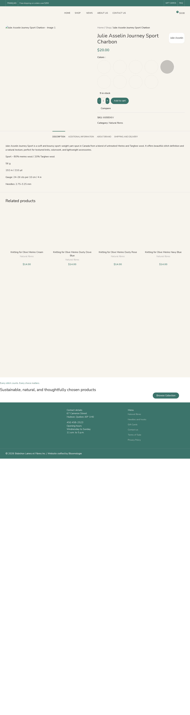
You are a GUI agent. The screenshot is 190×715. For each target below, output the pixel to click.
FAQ (181, 3)
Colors (101, 57)
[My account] (165, 13)
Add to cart (120, 100)
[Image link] (34, 418)
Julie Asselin (176, 38)
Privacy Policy (134, 439)
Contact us (133, 429)
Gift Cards (171, 3)
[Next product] (183, 28)
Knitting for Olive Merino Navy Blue (163, 252)
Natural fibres (116, 123)
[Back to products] (179, 28)
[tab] (58, 135)
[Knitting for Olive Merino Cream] (27, 228)
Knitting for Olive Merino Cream (27, 252)
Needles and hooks (137, 419)
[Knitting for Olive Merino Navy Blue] (163, 228)
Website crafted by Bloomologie (65, 453)
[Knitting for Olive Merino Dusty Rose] (118, 228)
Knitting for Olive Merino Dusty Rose (118, 252)
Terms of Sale (134, 434)
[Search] (170, 13)
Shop (108, 27)
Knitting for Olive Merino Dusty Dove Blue (72, 254)
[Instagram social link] (160, 3)
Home (100, 27)
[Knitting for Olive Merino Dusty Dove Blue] (72, 228)
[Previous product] (175, 28)
